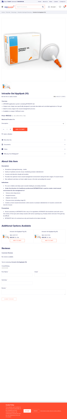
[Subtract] (3, 129)
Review (4, 288)
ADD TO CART (17, 240)
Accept (27, 411)
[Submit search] (43, 7)
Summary (5, 280)
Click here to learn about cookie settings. (50, 411)
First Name (5, 272)
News (50, 1)
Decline (36, 411)
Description (5, 123)
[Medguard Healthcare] (9, 7)
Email (36, 272)
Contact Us (62, 1)
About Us (45, 1)
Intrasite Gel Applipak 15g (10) (18, 231)
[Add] (10, 129)
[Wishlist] (60, 7)
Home (39, 1)
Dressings (13, 12)
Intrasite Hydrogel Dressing (25, 12)
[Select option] (37, 123)
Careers (56, 1)
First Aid (8, 12)
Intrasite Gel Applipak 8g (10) (50, 231)
